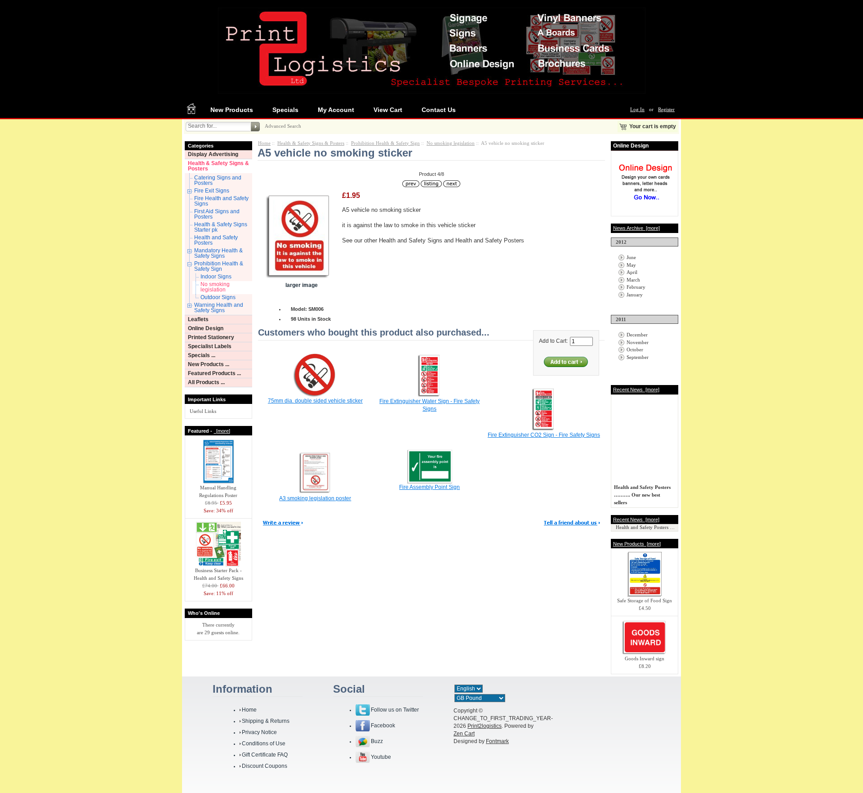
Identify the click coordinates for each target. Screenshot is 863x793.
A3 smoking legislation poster (315, 498)
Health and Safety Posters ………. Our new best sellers (642, 492)
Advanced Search (283, 126)
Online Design (205, 328)
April (632, 272)
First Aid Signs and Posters (217, 214)
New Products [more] (637, 544)
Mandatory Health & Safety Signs (218, 253)
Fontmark (497, 741)
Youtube (381, 757)
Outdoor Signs (218, 297)
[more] (222, 431)
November (638, 342)
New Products (231, 109)
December (637, 334)
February (636, 287)
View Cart (388, 109)
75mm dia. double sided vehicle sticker (315, 401)
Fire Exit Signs (211, 190)
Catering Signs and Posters (217, 180)
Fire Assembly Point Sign (429, 487)
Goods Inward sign (644, 658)
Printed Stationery (211, 337)
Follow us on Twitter (395, 709)
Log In (637, 109)
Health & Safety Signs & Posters (218, 166)
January (635, 294)
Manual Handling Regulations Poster (218, 491)
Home (264, 143)
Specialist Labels (209, 346)
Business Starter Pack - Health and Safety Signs (218, 574)
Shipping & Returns (265, 721)
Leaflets (198, 319)
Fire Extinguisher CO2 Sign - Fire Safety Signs (544, 435)
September (638, 357)
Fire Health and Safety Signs (221, 201)
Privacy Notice (259, 732)
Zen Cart (464, 733)
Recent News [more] (636, 389)
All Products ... (206, 382)
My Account (336, 109)
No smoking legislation (215, 287)
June (631, 257)
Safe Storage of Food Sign (644, 600)
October (635, 349)
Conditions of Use (263, 743)
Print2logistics (484, 726)
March (633, 279)
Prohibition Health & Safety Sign (218, 266)
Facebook (383, 725)
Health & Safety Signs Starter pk (220, 227)
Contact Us (439, 109)
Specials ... (201, 355)
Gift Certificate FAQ (265, 754)
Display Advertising (213, 154)
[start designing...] (645, 203)
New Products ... (208, 364)
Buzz (377, 741)
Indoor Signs (215, 276)
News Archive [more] (636, 228)
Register (666, 109)
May (631, 265)
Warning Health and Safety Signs (218, 307)
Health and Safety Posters (216, 240)
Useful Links (203, 411)
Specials (285, 109)
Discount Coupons (264, 766)
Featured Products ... (214, 373)
